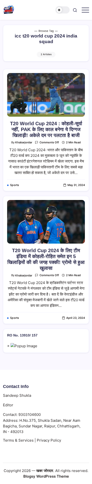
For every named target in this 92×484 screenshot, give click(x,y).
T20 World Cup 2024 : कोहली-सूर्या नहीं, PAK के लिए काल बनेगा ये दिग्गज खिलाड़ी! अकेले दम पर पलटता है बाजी (46, 129)
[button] (63, 9)
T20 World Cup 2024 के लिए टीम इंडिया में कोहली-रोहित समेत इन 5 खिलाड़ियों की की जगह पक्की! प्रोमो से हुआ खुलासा (46, 259)
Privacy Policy (49, 440)
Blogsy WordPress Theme (46, 476)
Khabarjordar (23, 142)
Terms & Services (18, 440)
